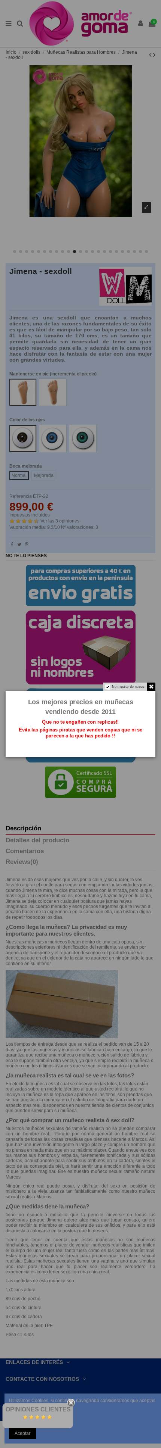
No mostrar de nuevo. (128, 687)
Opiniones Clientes (38, 1409)
